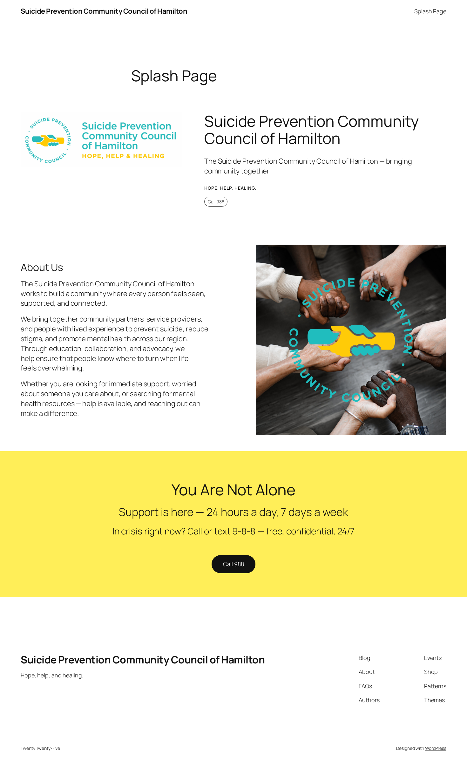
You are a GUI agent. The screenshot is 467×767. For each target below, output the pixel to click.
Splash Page (430, 11)
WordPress (435, 748)
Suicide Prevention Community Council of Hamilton (104, 11)
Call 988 (216, 202)
